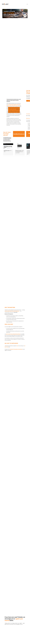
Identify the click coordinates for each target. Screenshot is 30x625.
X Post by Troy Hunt (18, 150)
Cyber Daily (15, 312)
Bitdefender (18, 109)
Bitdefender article (6, 150)
